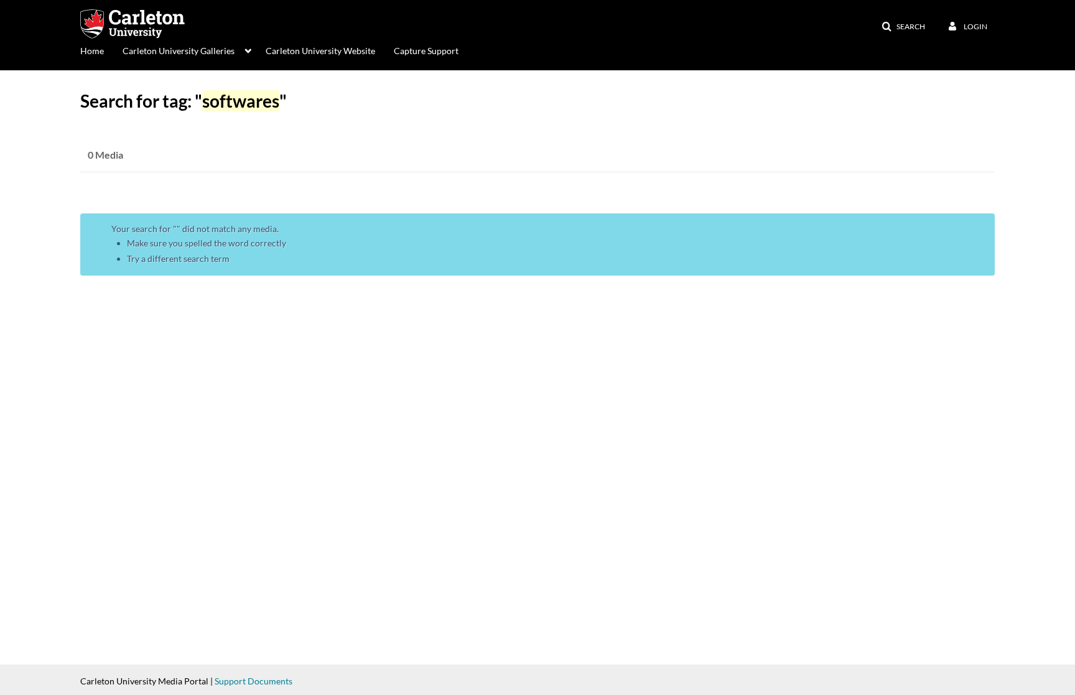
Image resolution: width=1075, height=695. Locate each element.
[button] (903, 27)
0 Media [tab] (105, 155)
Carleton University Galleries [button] (179, 50)
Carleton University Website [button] (320, 50)
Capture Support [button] (426, 50)
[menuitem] (101, 50)
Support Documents (253, 681)
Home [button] (92, 50)
